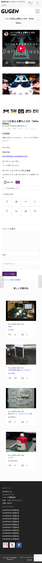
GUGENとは (7, 492)
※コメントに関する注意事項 (11, 280)
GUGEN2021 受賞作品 (10, 516)
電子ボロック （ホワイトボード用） (20, 414)
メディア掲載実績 (8, 497)
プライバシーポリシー (26, 557)
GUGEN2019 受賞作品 (10, 522)
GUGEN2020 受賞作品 (10, 519)
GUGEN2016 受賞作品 (10, 530)
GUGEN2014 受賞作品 (10, 536)
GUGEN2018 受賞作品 (10, 524)
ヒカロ (10, 457)
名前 (4, 255)
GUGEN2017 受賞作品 (10, 527)
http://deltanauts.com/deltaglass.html (14, 156)
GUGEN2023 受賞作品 (10, 510)
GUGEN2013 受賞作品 (10, 539)
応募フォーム (30, 3)
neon (10, 326)
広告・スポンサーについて (12, 500)
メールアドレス (8, 264)
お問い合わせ (7, 503)
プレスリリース (8, 494)
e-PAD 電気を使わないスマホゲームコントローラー (21, 370)
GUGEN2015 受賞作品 (10, 533)
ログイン (38, 3)
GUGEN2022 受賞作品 (10, 513)
